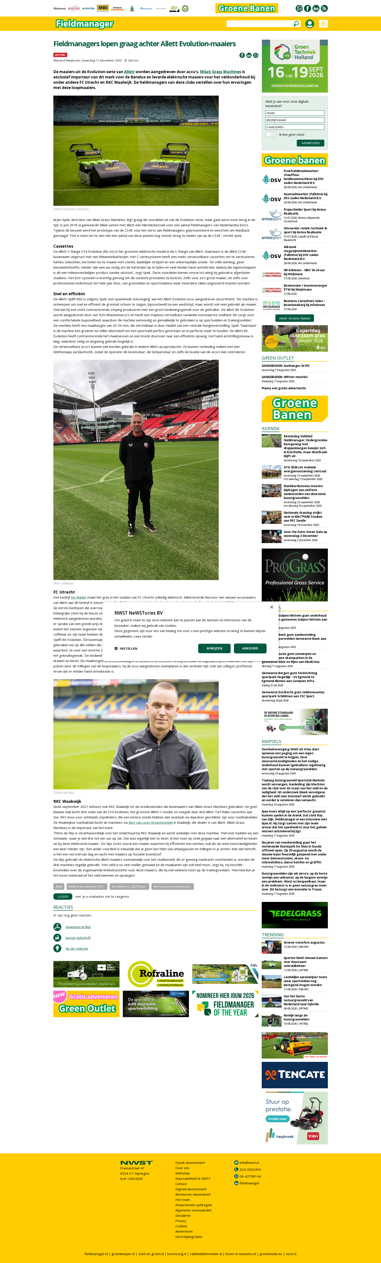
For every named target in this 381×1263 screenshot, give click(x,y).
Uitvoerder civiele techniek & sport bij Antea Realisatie (305, 230)
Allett (129, 71)
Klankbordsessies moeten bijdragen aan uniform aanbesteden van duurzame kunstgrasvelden (305, 492)
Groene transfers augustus (304, 942)
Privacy (180, 1220)
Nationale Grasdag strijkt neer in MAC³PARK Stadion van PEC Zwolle (303, 516)
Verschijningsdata (188, 1236)
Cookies (181, 1226)
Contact (181, 1183)
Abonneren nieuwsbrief (192, 1194)
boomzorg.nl (176, 1254)
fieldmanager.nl (96, 1254)
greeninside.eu (271, 1254)
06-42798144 (250, 1176)
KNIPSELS (271, 741)
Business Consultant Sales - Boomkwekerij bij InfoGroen (304, 303)
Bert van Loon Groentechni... (173, 886)
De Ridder (78, 597)
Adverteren (184, 1231)
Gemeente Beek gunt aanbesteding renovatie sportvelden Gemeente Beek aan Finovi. (294, 638)
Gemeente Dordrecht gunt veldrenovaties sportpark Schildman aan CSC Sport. (293, 694)
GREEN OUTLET (278, 358)
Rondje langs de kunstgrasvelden (296, 1017)
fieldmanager (250, 1183)
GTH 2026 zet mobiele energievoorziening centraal (305, 469)
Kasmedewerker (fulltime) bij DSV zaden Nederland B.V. (305, 196)
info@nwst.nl (249, 1162)
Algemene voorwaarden (193, 1210)
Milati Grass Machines (220, 71)
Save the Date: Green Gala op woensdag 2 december (305, 534)
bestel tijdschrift (78, 937)
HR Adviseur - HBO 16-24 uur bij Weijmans (304, 272)
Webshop (182, 1173)
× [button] (271, 607)
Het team (182, 1199)
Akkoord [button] (250, 648)
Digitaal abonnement (191, 1189)
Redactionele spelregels (193, 1205)
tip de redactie (77, 948)
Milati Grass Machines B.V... (87, 886)
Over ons (182, 1168)
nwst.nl (291, 1254)
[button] (125, 648)
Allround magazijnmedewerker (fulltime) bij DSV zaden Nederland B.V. (301, 253)
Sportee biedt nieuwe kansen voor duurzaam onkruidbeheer (306, 962)
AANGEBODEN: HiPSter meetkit (285, 377)
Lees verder (143, 636)
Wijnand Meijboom (66, 60)
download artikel (78, 927)
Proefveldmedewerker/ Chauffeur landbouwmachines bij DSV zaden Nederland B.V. (303, 177)
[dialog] (190, 631)
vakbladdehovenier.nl (206, 1254)
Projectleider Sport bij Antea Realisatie (305, 211)
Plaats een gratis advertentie (284, 388)
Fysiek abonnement (190, 1162)
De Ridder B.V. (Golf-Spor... (129, 886)
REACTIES (63, 907)
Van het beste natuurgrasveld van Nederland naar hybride (301, 1000)
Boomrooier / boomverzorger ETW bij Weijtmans (305, 287)
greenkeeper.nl (123, 1254)
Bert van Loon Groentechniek (151, 822)
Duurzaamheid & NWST (193, 1178)
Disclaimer (183, 1215)
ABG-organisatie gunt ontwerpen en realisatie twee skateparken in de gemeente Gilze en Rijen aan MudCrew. (291, 658)
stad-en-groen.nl (151, 1254)
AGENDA (271, 428)
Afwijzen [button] (214, 648)
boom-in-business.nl (241, 1254)
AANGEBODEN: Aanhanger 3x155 (286, 366)
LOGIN (63, 896)
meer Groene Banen (294, 318)
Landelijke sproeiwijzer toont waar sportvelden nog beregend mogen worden (305, 981)
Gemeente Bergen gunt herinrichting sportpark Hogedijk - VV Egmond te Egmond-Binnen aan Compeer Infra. (289, 677)
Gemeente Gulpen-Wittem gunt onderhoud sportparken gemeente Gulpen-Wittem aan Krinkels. (294, 619)
